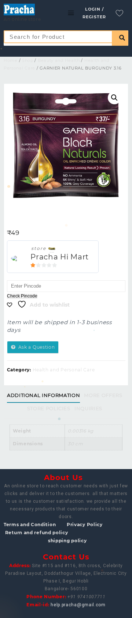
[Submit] (120, 38)
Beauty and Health (59, 60)
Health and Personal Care (64, 369)
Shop (27, 60)
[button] (114, 97)
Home (11, 60)
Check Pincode (22, 296)
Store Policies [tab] (48, 408)
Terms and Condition (30, 524)
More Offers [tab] (103, 395)
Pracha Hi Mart (59, 256)
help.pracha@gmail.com (78, 604)
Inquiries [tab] (88, 408)
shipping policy (67, 540)
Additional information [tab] (43, 395)
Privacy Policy (85, 524)
